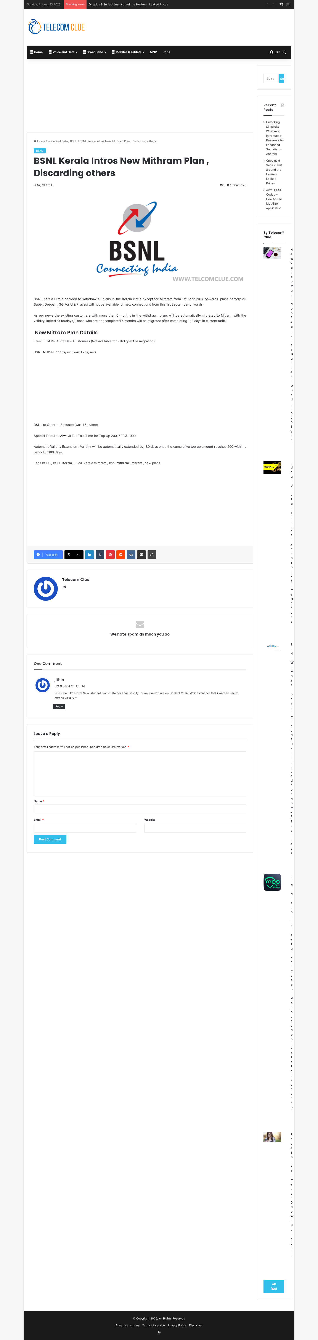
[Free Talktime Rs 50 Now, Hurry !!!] (272, 1137)
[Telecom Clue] (56, 27)
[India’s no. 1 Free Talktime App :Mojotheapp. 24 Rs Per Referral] (272, 882)
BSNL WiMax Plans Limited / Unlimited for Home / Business (292, 748)
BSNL (73, 141)
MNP (153, 52)
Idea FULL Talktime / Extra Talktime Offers (292, 542)
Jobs (166, 52)
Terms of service (153, 1325)
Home (38, 52)
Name (39, 801)
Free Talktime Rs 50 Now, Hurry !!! (292, 1195)
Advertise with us (127, 1325)
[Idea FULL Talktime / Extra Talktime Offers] (272, 467)
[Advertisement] (204, 23)
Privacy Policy (177, 1325)
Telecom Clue (75, 579)
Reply (59, 706)
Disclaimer (196, 1325)
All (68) (274, 1286)
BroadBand (94, 52)
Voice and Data (63, 52)
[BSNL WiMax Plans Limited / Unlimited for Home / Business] (272, 646)
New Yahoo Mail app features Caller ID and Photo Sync (292, 344)
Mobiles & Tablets (128, 52)
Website (150, 819)
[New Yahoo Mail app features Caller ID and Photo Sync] (272, 253)
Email (39, 819)
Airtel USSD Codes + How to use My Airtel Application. (274, 199)
